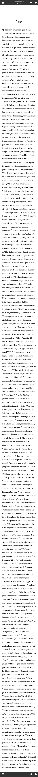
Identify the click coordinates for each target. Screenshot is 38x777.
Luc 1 (19, 3)
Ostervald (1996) (19, 1)
